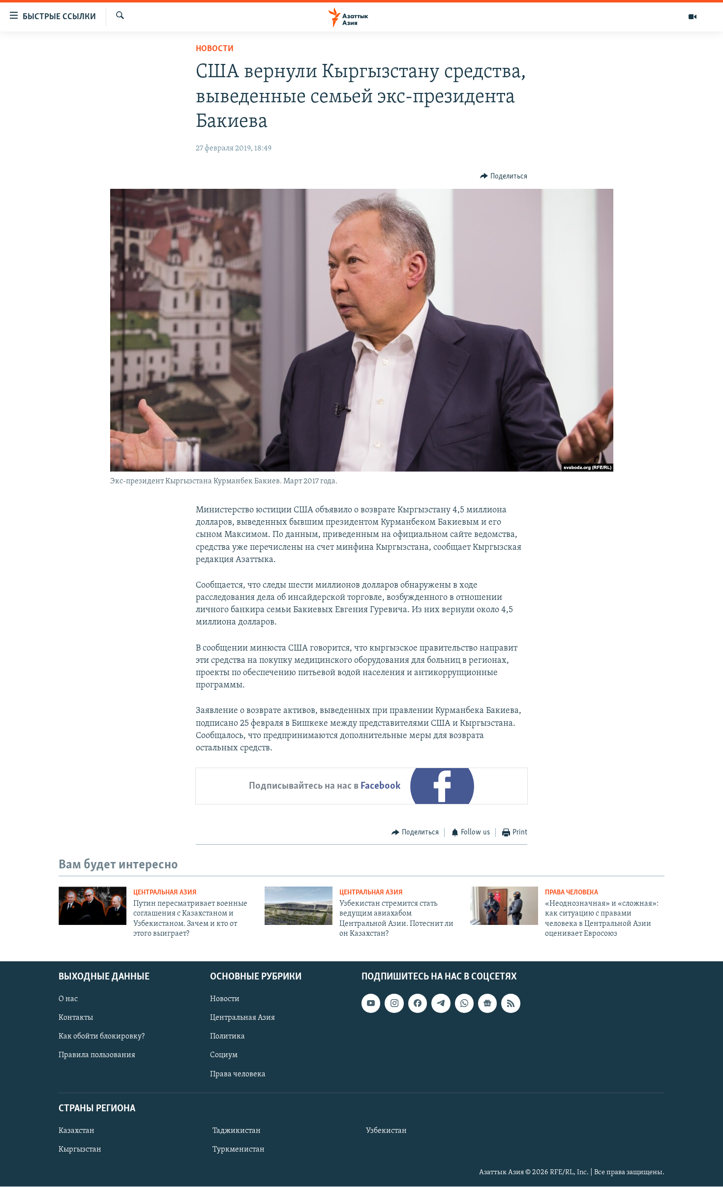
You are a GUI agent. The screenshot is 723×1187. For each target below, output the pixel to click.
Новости (215, 49)
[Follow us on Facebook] (417, 1003)
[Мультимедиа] (692, 17)
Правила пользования (97, 1056)
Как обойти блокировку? (102, 1037)
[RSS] (510, 1003)
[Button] (503, 176)
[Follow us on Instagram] (394, 1003)
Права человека (571, 892)
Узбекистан (386, 1131)
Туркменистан (238, 1150)
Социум (224, 1056)
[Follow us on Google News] (487, 1003)
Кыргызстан (80, 1150)
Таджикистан (236, 1131)
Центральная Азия (165, 892)
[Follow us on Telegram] (440, 1003)
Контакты (76, 1018)
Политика (227, 1037)
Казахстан (76, 1131)
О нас (68, 1000)
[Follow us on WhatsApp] (464, 1003)
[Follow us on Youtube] (371, 1003)
